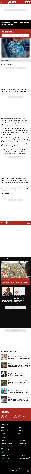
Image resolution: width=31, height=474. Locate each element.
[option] (7, 296)
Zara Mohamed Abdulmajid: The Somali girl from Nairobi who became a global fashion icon (19, 366)
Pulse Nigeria (4, 455)
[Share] (28, 31)
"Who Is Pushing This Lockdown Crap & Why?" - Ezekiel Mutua (19, 301)
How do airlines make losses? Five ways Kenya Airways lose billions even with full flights (18, 400)
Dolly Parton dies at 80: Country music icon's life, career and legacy (18, 374)
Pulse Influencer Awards (22, 444)
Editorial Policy (22, 440)
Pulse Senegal (21, 455)
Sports (19, 427)
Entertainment (5, 430)
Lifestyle (3, 433)
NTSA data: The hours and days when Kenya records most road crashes (18, 383)
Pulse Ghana (4, 458)
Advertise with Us (6, 443)
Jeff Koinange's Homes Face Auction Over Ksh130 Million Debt (7, 301)
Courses (20, 433)
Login (27, 2)
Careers (20, 430)
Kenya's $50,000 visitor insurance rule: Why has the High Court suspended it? (18, 391)
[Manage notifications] (28, 471)
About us (3, 440)
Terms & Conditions (6, 446)
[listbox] (15, 296)
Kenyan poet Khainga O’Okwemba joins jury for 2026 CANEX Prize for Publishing (19, 357)
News (5, 6)
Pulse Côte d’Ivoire (23, 458)
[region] (15, 296)
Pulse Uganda (5, 461)
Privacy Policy (5, 449)
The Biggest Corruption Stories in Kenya (15, 282)
